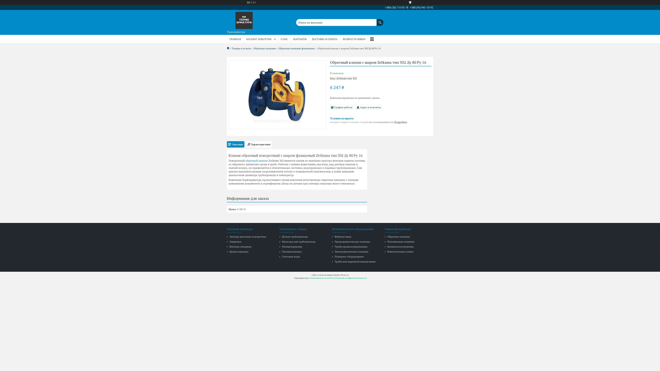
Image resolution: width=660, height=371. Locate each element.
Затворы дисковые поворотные (247, 236)
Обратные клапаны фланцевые (296, 48)
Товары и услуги (241, 48)
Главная (235, 39)
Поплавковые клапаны (400, 241)
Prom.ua (345, 275)
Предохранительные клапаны (352, 241)
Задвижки (235, 241)
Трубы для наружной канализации (355, 261)
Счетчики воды (291, 256)
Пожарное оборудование (349, 256)
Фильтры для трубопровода (298, 241)
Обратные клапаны (265, 48)
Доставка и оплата (325, 39)
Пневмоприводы (292, 246)
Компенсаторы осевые (400, 251)
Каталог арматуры (258, 39)
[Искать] (380, 20)
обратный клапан (256, 160)
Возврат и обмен (354, 39)
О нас (284, 39)
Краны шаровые (239, 251)
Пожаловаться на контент (322, 278)
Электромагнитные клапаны (351, 251)
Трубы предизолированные (351, 246)
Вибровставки (343, 236)
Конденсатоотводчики (400, 246)
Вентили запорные (240, 246)
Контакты (300, 39)
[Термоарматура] (244, 19)
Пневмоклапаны (292, 251)
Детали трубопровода (295, 236)
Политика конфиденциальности (351, 278)
